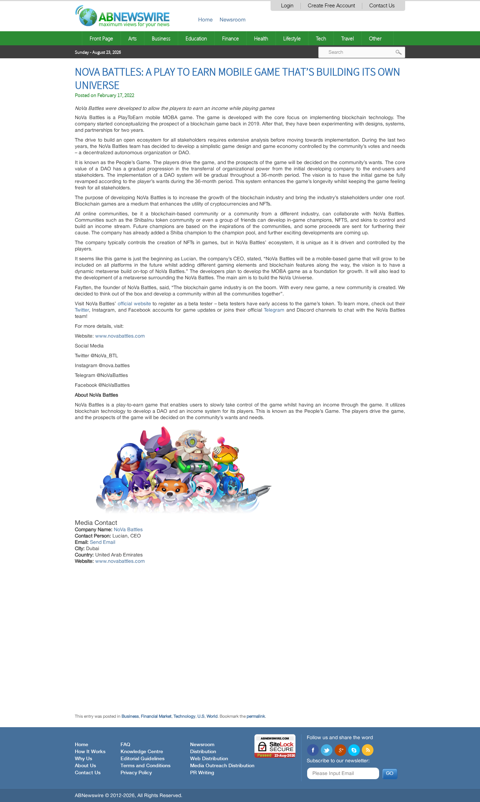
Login (287, 5)
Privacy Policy (136, 772)
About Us (85, 765)
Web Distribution (209, 758)
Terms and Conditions (145, 765)
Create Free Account (331, 5)
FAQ (125, 744)
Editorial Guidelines (142, 758)
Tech (321, 38)
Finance (230, 38)
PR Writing (202, 772)
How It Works (90, 751)
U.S (201, 716)
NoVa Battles (128, 529)
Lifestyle (292, 38)
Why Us (83, 758)
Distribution (203, 751)
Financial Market (156, 716)
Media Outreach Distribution (222, 765)
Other (375, 38)
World (212, 716)
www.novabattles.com (120, 336)
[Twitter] (326, 750)
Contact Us (382, 5)
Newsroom (233, 19)
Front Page (101, 38)
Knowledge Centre (142, 751)
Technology (184, 716)
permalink (256, 716)
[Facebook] (313, 750)
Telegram (274, 310)
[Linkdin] (340, 750)
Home (205, 19)
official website (134, 303)
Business (161, 38)
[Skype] (354, 750)
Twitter (82, 310)
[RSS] (368, 750)
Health (261, 38)
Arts (132, 38)
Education (196, 38)
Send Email (102, 542)
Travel (347, 38)
